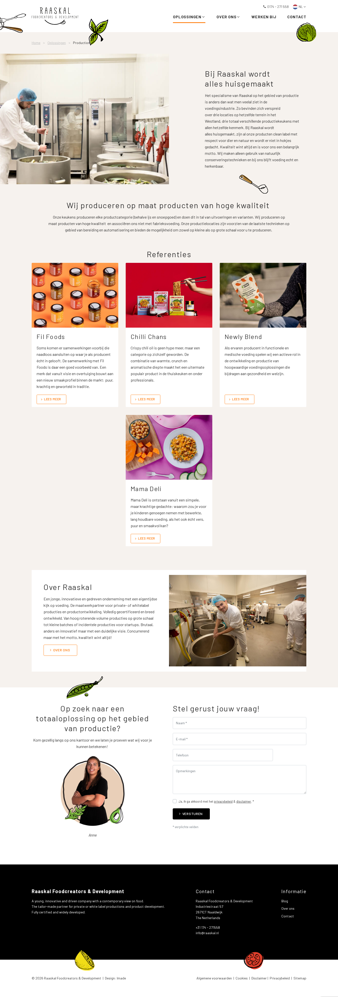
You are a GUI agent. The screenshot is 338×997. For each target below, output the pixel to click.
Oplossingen (187, 16)
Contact (296, 16)
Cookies (242, 978)
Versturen (192, 814)
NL (301, 6)
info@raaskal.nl (207, 933)
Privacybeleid (280, 978)
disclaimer (243, 801)
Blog (284, 901)
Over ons (226, 16)
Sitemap (299, 978)
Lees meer (52, 399)
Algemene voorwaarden (214, 978)
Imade (121, 978)
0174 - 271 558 (278, 6)
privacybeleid (223, 801)
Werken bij (263, 16)
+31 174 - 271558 (208, 927)
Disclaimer (259, 978)
